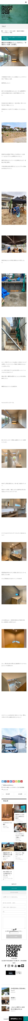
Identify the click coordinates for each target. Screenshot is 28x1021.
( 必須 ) (9, 902)
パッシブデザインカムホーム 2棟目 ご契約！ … (19, 835)
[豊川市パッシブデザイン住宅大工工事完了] (20, 808)
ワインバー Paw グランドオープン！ (20, 854)
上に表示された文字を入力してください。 (14, 931)
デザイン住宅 (11, 37)
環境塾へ (13, 998)
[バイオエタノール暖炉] (8, 812)
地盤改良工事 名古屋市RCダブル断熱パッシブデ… (7, 854)
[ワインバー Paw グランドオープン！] (20, 846)
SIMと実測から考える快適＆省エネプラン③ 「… (7, 873)
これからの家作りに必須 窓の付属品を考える (18, 1008)
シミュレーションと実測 (7, 879)
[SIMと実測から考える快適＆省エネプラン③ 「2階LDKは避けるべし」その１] (8, 865)
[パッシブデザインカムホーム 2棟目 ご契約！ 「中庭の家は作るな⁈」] (20, 827)
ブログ (18, 787)
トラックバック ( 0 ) (14, 892)
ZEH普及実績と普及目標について (18, 989)
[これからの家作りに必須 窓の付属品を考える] (5, 1010)
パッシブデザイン (18, 37)
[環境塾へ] (5, 1001)
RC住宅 (4, 859)
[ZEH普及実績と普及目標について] (5, 991)
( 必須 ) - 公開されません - (9, 907)
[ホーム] (2, 31)
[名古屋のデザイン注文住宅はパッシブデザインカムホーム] (6, 7)
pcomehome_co (9, 785)
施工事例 (6, 39)
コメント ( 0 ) (14, 888)
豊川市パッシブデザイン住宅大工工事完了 (19, 816)
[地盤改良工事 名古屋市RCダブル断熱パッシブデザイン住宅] (8, 846)
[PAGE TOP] (25, 1018)
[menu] (26, 2)
